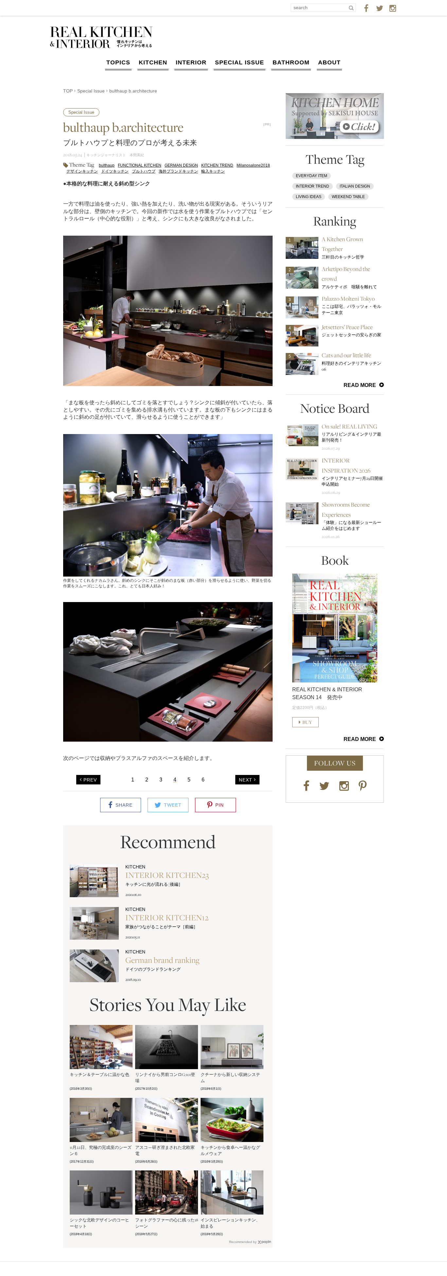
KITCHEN (153, 62)
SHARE (124, 805)
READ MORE (360, 385)
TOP (68, 90)
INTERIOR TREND (312, 186)
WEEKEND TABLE (348, 196)
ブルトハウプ (143, 171)
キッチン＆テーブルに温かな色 (99, 1074)
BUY (307, 722)
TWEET (173, 805)
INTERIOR (191, 62)
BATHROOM (291, 62)
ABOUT (329, 62)
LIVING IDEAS (308, 196)
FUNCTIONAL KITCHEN (139, 165)
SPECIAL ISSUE (239, 62)
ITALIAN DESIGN (355, 186)
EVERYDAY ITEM (311, 176)
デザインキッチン (82, 171)
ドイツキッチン (115, 171)
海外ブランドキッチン (178, 171)
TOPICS (118, 62)
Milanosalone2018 (253, 165)
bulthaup (107, 165)
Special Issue (91, 90)
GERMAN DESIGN (181, 165)
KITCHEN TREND (217, 165)
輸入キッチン (213, 171)
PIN (219, 805)
